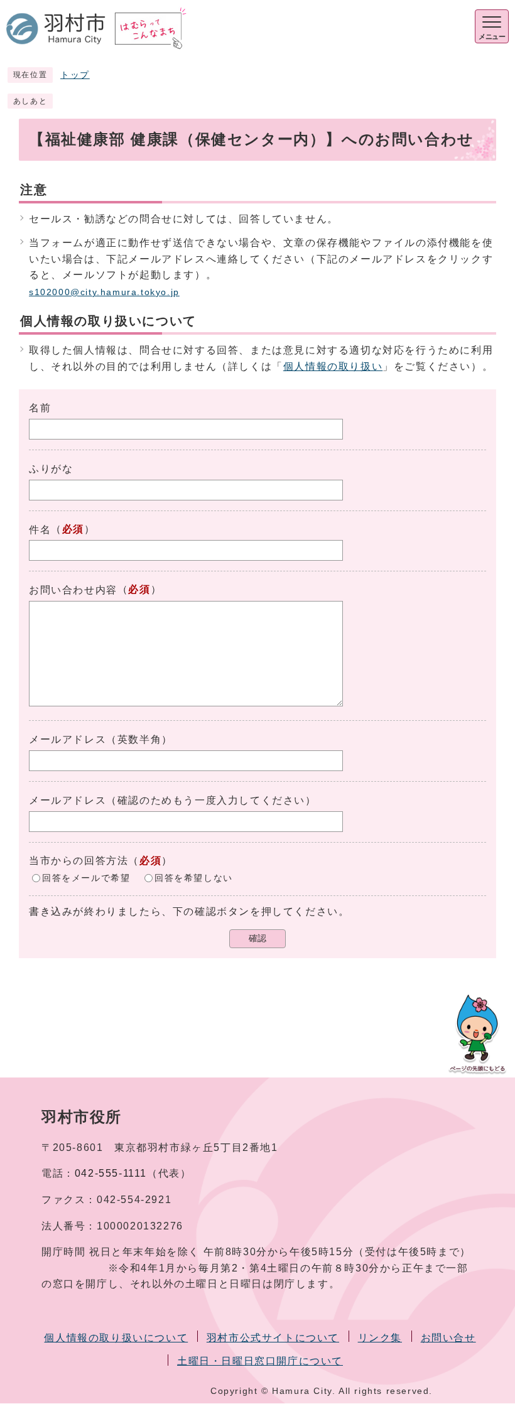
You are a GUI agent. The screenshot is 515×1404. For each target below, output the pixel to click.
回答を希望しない (193, 878)
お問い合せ (448, 1337)
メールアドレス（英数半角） (101, 739)
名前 (40, 407)
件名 (40, 529)
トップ (75, 75)
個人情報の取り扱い (332, 366)
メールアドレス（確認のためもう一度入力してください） (173, 800)
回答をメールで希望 (86, 878)
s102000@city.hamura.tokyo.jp (104, 292)
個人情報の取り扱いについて (116, 1337)
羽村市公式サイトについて (273, 1337)
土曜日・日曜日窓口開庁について (260, 1361)
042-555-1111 (111, 1173)
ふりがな (51, 468)
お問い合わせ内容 (73, 590)
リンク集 (380, 1337)
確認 (257, 938)
